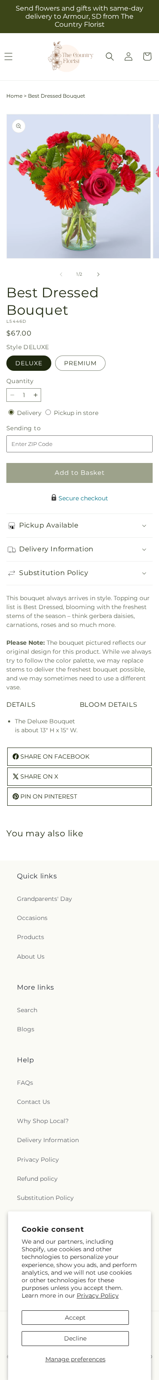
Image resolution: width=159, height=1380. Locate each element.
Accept (75, 1317)
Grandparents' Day (44, 899)
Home (14, 96)
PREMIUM (80, 363)
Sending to (36, 428)
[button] (109, 56)
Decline (75, 1338)
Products (30, 937)
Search (27, 1010)
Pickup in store (76, 413)
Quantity (19, 381)
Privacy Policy (98, 1295)
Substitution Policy (45, 1198)
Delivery (30, 413)
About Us (31, 956)
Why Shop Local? (43, 1121)
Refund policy (37, 1178)
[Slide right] (98, 274)
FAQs (25, 1083)
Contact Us (33, 1102)
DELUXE (28, 363)
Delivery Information (48, 1140)
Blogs (25, 1029)
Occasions (32, 918)
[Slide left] (61, 274)
